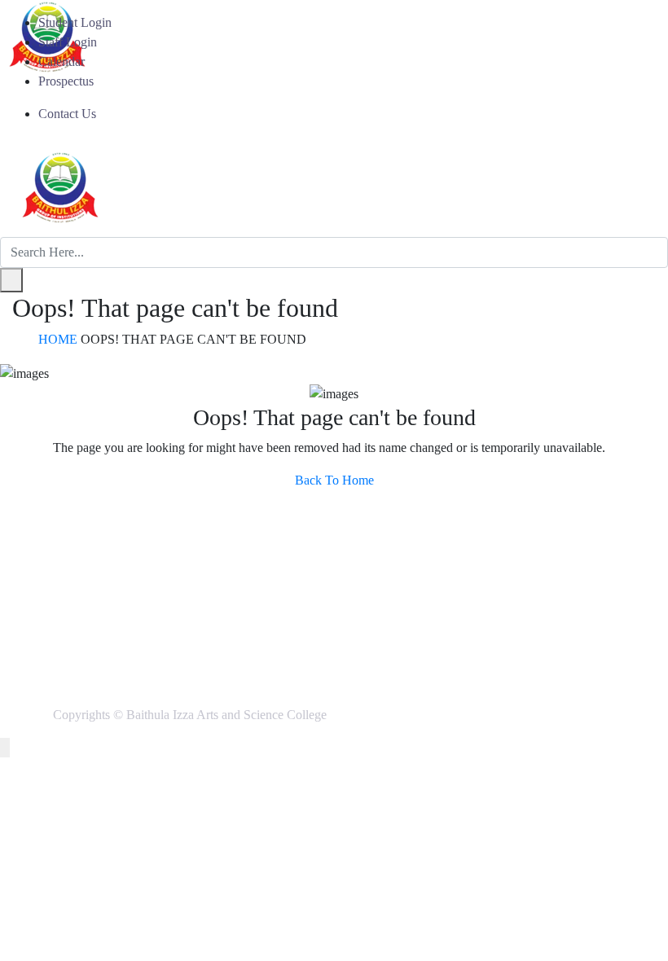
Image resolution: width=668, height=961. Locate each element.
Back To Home (334, 480)
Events (389, 572)
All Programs (113, 533)
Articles (392, 552)
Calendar (61, 61)
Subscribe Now (540, 594)
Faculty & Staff (118, 572)
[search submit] (11, 280)
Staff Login (67, 42)
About (388, 533)
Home (57, 339)
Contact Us (67, 114)
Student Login (75, 22)
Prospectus (66, 81)
